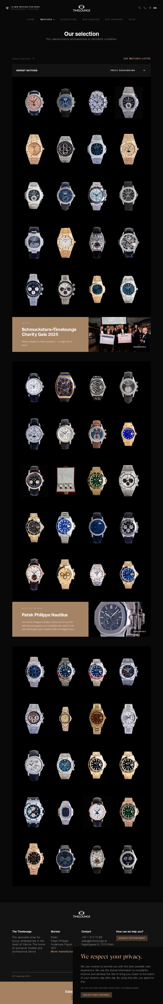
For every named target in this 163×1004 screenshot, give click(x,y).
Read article (140, 347)
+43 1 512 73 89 (92, 937)
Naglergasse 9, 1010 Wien (98, 944)
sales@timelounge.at (94, 940)
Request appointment (132, 938)
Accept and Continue (96, 995)
